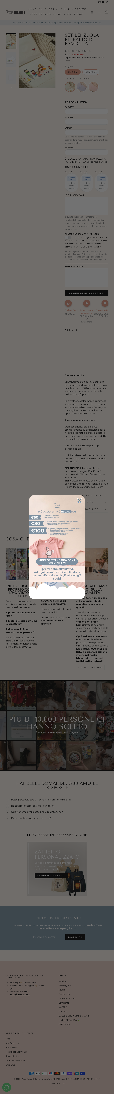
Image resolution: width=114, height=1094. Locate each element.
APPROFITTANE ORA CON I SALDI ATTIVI (57, 561)
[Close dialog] (79, 500)
